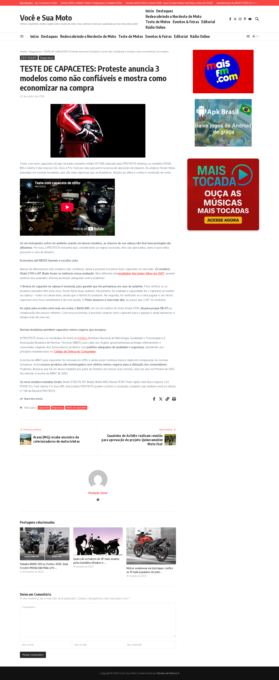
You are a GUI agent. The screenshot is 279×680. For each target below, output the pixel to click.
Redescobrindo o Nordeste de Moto (173, 16)
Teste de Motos (158, 21)
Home (23, 51)
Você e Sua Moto (46, 17)
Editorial (208, 21)
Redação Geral (97, 493)
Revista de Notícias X (168, 673)
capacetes (44, 407)
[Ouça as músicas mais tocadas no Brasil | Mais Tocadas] (223, 194)
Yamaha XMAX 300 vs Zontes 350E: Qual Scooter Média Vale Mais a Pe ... (44, 565)
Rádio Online (156, 27)
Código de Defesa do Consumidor (75, 351)
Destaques (164, 11)
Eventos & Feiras (186, 21)
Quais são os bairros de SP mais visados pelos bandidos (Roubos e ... (96, 560)
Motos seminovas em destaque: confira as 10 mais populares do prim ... (149, 570)
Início (150, 11)
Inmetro (82, 338)
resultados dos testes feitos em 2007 (141, 273)
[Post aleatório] (248, 36)
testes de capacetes (76, 407)
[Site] (98, 500)
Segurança (35, 51)
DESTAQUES (28, 57)
